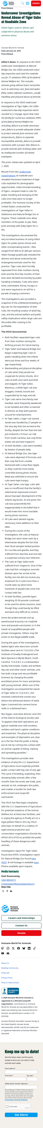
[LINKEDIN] (11, 891)
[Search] (23, 3)
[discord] (8, 953)
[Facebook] (18, 948)
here (36, 862)
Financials (5, 973)
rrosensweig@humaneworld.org (17, 883)
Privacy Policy (7, 977)
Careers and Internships (21, 918)
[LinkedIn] (29, 948)
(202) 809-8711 (8, 880)
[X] (3, 891)
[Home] (10, 909)
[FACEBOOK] (7, 891)
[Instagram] (8, 948)
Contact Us (21, 925)
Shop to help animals (10, 982)
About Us (5, 963)
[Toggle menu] (27, 3)
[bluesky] (23, 948)
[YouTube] (2, 953)
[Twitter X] (13, 948)
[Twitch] (2, 948)
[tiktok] (34, 948)
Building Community (9, 968)
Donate (36, 3)
